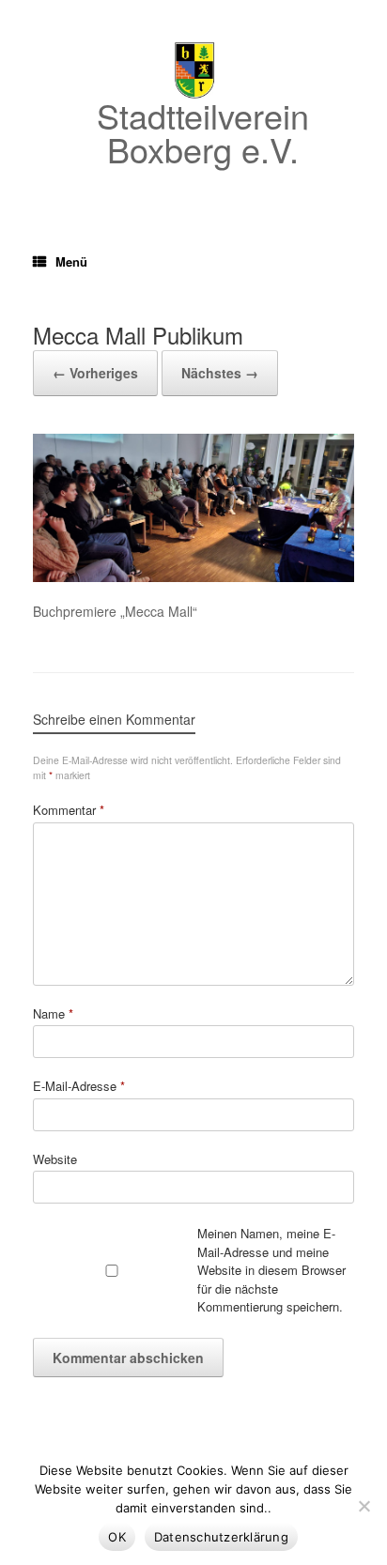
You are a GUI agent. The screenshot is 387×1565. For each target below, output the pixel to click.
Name (53, 1013)
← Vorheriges (95, 372)
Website (55, 1159)
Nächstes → (219, 372)
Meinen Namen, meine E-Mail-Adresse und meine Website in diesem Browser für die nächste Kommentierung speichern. (271, 1269)
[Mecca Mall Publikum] (193, 576)
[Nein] (363, 1505)
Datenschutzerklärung (221, 1536)
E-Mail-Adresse (79, 1086)
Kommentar (68, 810)
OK (117, 1536)
